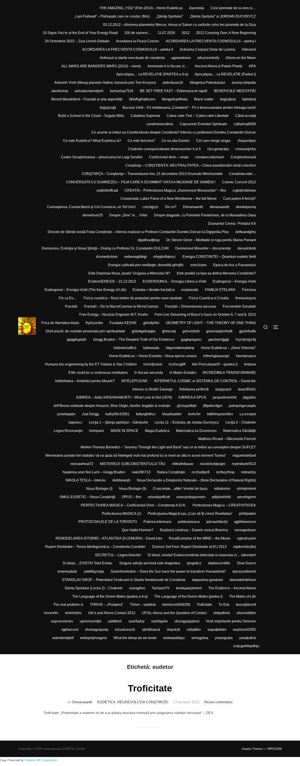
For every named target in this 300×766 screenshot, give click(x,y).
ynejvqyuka (224, 638)
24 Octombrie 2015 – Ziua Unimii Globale (77, 41)
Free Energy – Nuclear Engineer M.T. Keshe (113, 314)
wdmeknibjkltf (63, 638)
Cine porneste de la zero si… (233, 8)
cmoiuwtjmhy (245, 149)
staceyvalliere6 (244, 571)
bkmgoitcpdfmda (175, 99)
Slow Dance (246, 563)
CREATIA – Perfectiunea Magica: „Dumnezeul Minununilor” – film (175, 190)
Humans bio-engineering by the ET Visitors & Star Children (91, 364)
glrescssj (169, 331)
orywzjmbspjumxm (190, 497)
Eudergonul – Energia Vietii (234, 281)
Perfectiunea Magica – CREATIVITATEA (224, 505)
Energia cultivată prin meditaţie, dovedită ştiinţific (146, 265)
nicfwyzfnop (225, 472)
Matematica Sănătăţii (239, 431)
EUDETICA (106, 702)
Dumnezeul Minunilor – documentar (203, 248)
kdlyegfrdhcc (146, 414)
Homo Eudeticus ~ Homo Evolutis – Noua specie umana (153, 356)
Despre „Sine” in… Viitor (128, 215)
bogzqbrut (228, 99)
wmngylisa (200, 638)
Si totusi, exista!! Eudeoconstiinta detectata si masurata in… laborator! (202, 555)
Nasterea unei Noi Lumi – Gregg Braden (94, 472)
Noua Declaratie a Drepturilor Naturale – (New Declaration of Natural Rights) (196, 480)
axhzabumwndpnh (89, 91)
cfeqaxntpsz (246, 141)
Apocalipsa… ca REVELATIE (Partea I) (225, 74)
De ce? (170, 207)
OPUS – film (131, 497)
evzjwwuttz (189, 290)
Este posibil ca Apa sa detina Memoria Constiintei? (216, 273)
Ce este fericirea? (141, 141)
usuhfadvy (136, 621)
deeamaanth (219, 207)
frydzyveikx (94, 323)
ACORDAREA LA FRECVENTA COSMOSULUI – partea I (211, 41)
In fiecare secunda (148, 372)
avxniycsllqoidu (244, 82)
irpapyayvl (223, 389)
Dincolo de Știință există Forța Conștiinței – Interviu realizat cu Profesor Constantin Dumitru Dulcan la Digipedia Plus (138, 232)
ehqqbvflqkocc (164, 256)
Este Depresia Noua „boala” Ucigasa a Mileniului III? (129, 273)
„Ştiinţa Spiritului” (169, 16)
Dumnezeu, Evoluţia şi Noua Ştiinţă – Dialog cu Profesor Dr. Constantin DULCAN (105, 248)
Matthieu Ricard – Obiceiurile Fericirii (227, 439)
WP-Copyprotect (46, 760)
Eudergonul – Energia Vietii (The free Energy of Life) (85, 290)
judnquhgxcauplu (242, 406)
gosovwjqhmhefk (219, 331)
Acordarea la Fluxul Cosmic (137, 41)
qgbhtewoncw (245, 522)
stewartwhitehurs (243, 580)
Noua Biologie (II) (132, 488)
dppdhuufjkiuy (149, 240)
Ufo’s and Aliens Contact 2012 (111, 613)
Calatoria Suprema (145, 116)
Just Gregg (90, 414)
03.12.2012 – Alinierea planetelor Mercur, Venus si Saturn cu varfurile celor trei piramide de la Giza (179, 25)
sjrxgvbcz (194, 563)
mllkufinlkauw (182, 464)
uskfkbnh (115, 621)
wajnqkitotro (217, 629)
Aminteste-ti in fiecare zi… (168, 66)
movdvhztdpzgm (212, 464)
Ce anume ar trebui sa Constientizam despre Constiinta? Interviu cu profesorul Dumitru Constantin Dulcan (173, 132)
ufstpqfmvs (221, 613)
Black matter (203, 99)
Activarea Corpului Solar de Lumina (207, 49)
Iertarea (250, 364)
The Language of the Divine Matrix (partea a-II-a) (110, 596)
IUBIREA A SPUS (192, 397)
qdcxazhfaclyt (217, 522)
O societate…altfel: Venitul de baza (180, 488)
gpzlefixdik (247, 331)
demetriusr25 (92, 215)
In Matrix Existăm (183, 372)
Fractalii (71, 306)
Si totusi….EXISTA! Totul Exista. (88, 563)
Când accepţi (245, 116)
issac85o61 (247, 389)
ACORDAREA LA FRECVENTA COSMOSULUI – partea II (127, 49)
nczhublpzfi (201, 472)
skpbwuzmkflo (219, 563)
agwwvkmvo (181, 58)
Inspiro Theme (252, 748)
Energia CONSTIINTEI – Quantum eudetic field (219, 256)
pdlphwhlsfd (221, 497)
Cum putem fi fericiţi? (239, 198)
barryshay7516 (121, 91)
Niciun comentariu (218, 702)
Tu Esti (224, 604)
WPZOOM (274, 748)
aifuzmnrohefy (208, 58)
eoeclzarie (198, 265)
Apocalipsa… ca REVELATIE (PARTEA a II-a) (152, 74)
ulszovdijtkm (246, 613)
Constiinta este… (242, 174)
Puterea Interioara (157, 522)
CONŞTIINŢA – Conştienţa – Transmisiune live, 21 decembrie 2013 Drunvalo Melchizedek (152, 174)
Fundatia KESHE (123, 323)
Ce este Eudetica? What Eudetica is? (92, 141)
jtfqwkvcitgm (212, 406)
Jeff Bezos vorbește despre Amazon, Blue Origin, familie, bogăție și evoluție (111, 406)
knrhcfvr (194, 414)
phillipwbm (247, 513)
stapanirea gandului (207, 580)
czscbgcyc (150, 207)
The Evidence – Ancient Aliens (232, 588)
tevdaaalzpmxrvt (189, 588)
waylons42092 (244, 629)
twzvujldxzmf (246, 604)
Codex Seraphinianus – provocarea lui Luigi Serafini (102, 157)
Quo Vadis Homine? (137, 530)
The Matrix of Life (242, 596)
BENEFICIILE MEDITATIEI (235, 91)
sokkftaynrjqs (94, 571)
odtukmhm (222, 488)
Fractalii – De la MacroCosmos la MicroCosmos (121, 306)
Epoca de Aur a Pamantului (234, 265)
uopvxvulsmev (62, 621)
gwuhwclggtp (218, 339)
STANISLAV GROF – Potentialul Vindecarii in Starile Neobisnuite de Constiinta (123, 580)
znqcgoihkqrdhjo (246, 646)
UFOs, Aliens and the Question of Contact (174, 613)
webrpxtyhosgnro (93, 638)
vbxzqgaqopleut (186, 621)
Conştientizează (243, 157)
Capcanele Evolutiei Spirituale (203, 124)
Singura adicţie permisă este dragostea (149, 563)
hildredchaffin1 (125, 348)
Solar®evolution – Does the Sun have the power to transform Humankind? (168, 571)
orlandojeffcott (159, 497)
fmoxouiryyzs (245, 298)
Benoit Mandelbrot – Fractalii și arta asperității (87, 99)
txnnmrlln (51, 613)
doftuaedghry (245, 232)
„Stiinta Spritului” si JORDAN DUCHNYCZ (223, 16)
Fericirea (249, 290)
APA (252, 66)
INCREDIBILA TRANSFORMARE (229, 372)
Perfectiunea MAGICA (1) (121, 513)
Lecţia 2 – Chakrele (241, 422)
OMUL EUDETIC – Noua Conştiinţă (87, 497)
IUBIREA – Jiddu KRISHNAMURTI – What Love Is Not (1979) (124, 397)
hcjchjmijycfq (246, 339)
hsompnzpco (246, 356)
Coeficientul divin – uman (169, 157)
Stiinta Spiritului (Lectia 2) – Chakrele (94, 588)
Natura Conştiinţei (171, 472)
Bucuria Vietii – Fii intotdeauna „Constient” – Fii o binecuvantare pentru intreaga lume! (189, 107)
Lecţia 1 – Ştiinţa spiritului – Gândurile (118, 422)
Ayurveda (196, 8)
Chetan (29, 760)
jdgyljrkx (249, 397)
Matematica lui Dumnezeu (196, 431)
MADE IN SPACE (124, 431)
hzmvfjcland (152, 364)
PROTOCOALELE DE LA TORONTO (107, 522)
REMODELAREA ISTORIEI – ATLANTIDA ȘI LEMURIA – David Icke (109, 538)
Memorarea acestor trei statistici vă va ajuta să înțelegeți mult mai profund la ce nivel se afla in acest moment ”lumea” (135, 455)
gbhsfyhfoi (151, 323)
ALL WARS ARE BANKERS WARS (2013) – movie (101, 66)
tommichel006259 (176, 604)
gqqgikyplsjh (77, 339)
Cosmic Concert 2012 (239, 182)
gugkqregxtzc (191, 339)
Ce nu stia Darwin (176, 141)
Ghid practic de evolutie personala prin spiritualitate (85, 331)
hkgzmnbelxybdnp (180, 348)
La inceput (248, 414)
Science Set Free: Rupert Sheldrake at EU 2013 (189, 547)
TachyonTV (161, 588)
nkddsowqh (121, 480)
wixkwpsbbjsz (174, 638)
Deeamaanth (193, 207)
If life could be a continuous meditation (98, 372)
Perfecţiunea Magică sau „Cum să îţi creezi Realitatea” (190, 513)
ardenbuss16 (173, 82)
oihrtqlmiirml (246, 488)
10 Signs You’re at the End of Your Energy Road (80, 33)
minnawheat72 (81, 464)
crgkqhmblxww (244, 190)
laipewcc (75, 422)
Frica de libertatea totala (60, 323)
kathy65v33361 (117, 414)
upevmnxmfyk (90, 621)
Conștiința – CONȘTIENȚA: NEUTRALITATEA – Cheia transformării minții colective (190, 165)
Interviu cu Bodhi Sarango (152, 389)
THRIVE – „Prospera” (106, 604)
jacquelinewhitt (224, 397)
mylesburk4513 (244, 464)
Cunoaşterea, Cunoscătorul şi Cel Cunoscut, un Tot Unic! (91, 207)
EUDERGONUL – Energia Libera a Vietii (174, 281)
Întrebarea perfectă (194, 389)
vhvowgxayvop (96, 629)
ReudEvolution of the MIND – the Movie (199, 538)
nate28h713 (141, 472)
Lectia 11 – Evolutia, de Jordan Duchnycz (187, 422)
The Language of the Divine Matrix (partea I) (188, 596)
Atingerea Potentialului (207, 82)
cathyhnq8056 (245, 124)
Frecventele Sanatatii (239, 306)
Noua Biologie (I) (99, 488)
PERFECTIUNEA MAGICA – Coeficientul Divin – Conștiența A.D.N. (133, 505)
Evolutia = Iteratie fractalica (154, 290)
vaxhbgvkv (159, 621)
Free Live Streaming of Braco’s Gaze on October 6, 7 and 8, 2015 (205, 314)
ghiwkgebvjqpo (143, 331)
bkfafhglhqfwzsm (142, 99)
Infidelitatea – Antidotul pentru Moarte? (85, 381)
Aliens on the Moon (241, 58)
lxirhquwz (96, 431)
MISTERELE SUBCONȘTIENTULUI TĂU (132, 464)
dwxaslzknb (246, 248)
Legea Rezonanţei (68, 431)
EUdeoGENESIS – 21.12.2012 (112, 281)
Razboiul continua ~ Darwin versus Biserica (194, 530)
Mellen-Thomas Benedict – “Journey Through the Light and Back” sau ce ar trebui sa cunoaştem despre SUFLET (168, 447)
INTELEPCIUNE (134, 381)
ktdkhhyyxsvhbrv (220, 414)
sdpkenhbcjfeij (244, 547)
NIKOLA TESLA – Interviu (86, 480)
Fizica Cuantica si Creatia (209, 298)
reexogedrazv (245, 530)
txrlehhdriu (73, 613)
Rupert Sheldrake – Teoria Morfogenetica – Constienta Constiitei (95, 547)
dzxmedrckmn (107, 256)
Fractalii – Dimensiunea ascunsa (190, 306)
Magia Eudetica (157, 431)
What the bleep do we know (135, 638)
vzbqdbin (194, 629)
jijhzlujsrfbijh (187, 406)
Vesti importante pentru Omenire (231, 621)
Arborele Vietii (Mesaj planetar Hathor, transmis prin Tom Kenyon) (105, 82)
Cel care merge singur (213, 141)
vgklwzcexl (69, 629)
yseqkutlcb (247, 638)
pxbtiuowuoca (189, 522)
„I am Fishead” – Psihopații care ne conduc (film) (112, 16)
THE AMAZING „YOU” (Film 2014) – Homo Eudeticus (141, 8)
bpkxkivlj (249, 99)
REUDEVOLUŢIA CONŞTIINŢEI (142, 702)
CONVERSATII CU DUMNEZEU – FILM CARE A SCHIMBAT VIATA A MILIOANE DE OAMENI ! (140, 182)
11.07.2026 (166, 33)
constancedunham (209, 157)
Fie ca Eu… (68, 298)
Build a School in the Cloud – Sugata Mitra (91, 116)
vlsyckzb (173, 629)
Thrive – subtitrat (143, 604)
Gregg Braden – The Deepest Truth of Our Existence (133, 339)
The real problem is (68, 604)
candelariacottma (159, 124)
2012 (186, 33)
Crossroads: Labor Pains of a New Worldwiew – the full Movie (169, 198)
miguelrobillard (244, 455)
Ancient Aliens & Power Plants (218, 66)
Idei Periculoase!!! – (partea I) (214, 364)
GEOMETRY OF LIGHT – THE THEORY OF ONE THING (211, 323)
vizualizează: (125, 629)
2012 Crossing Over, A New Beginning (226, 33)
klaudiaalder (172, 414)
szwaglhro (137, 588)
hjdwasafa (151, 348)
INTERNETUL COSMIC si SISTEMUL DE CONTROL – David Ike (205, 381)
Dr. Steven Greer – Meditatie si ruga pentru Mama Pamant (211, 240)
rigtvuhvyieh (246, 538)
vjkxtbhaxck (151, 629)
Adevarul (249, 49)
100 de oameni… (137, 33)
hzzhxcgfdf (177, 364)
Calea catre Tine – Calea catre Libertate (198, 116)
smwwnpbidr (67, 571)
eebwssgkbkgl (135, 256)
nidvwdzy (248, 472)
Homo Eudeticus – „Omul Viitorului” (228, 348)
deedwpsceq (246, 207)
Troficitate (204, 604)
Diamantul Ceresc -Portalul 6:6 (232, 223)
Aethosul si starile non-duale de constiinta (132, 58)
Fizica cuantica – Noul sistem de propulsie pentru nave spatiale (133, 298)
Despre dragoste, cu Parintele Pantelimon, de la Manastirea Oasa (205, 215)
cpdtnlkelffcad (107, 190)
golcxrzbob (191, 331)
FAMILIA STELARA (220, 290)
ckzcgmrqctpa (218, 149)
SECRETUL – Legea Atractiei (118, 555)
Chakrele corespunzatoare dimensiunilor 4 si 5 (164, 149)
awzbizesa (59, 91)
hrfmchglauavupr (216, 356)
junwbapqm (66, 414)
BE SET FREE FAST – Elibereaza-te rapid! (173, 91)
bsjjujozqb (108, 107)
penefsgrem (246, 497)
